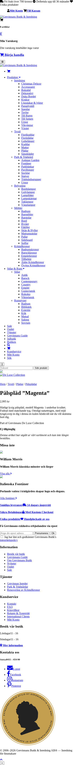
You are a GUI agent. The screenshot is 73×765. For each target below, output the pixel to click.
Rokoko (25, 294)
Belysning (20, 185)
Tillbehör (26, 259)
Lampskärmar (29, 198)
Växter (25, 128)
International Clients (18, 616)
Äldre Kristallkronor (32, 262)
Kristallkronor (22, 246)
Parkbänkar (27, 166)
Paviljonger (27, 169)
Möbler (18, 208)
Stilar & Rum (15, 268)
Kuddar (25, 144)
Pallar (24, 236)
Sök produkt (41, 368)
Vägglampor (28, 204)
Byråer (25, 223)
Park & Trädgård (23, 157)
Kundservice (14, 351)
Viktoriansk (27, 297)
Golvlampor (28, 192)
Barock (25, 278)
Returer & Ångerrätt (18, 613)
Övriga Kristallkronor (33, 265)
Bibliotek (26, 306)
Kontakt (11, 603)
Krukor (25, 99)
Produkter (13, 77)
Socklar (25, 172)
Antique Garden (30, 160)
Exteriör (25, 310)
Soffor (24, 243)
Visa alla (5, 473)
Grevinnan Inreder (17, 583)
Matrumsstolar (29, 233)
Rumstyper (20, 300)
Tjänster (11, 332)
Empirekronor (29, 255)
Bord (24, 220)
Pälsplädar (31, 384)
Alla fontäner (7, 498)
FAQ (10, 606)
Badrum (25, 211)
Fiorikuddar (27, 134)
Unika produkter (24, 519)
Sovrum (25, 322)
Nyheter (11, 563)
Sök (9, 357)
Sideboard (27, 239)
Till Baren (26, 115)
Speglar (25, 109)
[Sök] (8, 345)
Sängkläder (27, 153)
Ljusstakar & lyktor (32, 102)
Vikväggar (27, 125)
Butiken (11, 341)
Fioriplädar (27, 137)
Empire (25, 287)
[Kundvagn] (8, 71)
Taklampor (27, 201)
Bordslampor (28, 188)
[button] (1, 759)
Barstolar (26, 217)
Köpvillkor (13, 610)
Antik (24, 274)
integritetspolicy (9, 540)
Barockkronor (29, 252)
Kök (23, 313)
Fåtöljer (25, 227)
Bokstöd (26, 90)
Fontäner (26, 163)
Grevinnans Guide (17, 335)
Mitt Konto (16, 10)
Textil (17, 131)
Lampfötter (27, 195)
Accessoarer (28, 86)
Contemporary (29, 281)
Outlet (10, 329)
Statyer (25, 176)
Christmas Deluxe (31, 83)
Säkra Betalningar (26, 512)
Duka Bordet (28, 96)
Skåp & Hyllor (29, 230)
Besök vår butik (16, 553)
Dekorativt (27, 93)
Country (25, 284)
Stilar (17, 271)
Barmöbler (27, 214)
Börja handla (14, 55)
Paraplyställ (27, 106)
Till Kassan (33, 10)
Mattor (25, 147)
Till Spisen (27, 118)
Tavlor (25, 112)
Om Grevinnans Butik (19, 560)
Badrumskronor (30, 249)
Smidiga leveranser (25, 505)
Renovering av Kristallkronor (23, 589)
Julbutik (11, 338)
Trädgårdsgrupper (31, 179)
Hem (2, 384)
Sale (9, 326)
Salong (25, 319)
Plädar (24, 150)
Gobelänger (27, 141)
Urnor (24, 121)
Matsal (25, 316)
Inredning (19, 80)
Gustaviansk (28, 290)
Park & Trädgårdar (17, 586)
